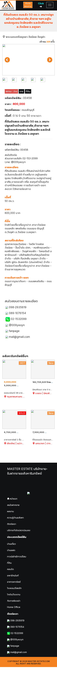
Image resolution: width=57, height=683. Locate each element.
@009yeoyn (16, 325)
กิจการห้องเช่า (13, 600)
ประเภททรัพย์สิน (16, 537)
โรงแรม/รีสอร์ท (14, 588)
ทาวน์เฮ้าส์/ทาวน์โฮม (16, 556)
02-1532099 (18, 319)
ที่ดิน (9, 562)
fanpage (13, 331)
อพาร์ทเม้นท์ (13, 575)
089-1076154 (17, 313)
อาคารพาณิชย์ (14, 581)
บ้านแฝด (11, 550)
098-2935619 (17, 307)
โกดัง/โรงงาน (13, 594)
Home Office (13, 607)
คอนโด (10, 569)
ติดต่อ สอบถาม (28, 4)
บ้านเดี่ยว (11, 543)
